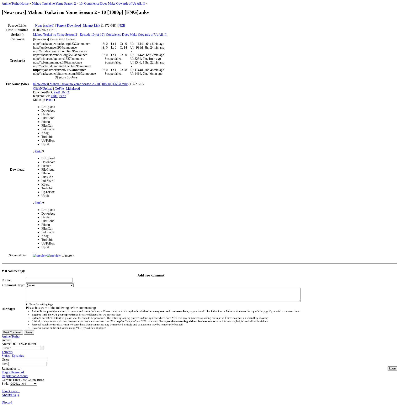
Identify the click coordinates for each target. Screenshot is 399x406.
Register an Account (15, 376)
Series (6, 355)
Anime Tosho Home (15, 3)
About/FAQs (10, 395)
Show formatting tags (41, 304)
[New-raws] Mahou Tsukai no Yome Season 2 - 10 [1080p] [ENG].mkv (80, 84)
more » (69, 255)
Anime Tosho (11, 336)
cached (48, 25)
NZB (121, 25)
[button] (63, 255)
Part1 (57, 92)
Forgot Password (13, 372)
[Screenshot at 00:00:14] (40, 255)
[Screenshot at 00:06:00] (54, 255)
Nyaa (37, 25)
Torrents (7, 352)
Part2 (65, 92)
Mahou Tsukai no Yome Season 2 (54, 3)
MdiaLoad (73, 88)
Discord (7, 402)
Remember (9, 368)
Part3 (38, 202)
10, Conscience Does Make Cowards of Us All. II (112, 3)
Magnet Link (91, 25)
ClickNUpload (42, 88)
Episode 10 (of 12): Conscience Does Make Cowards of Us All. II (123, 34)
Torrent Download (69, 25)
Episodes (18, 355)
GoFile (59, 88)
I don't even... (11, 391)
